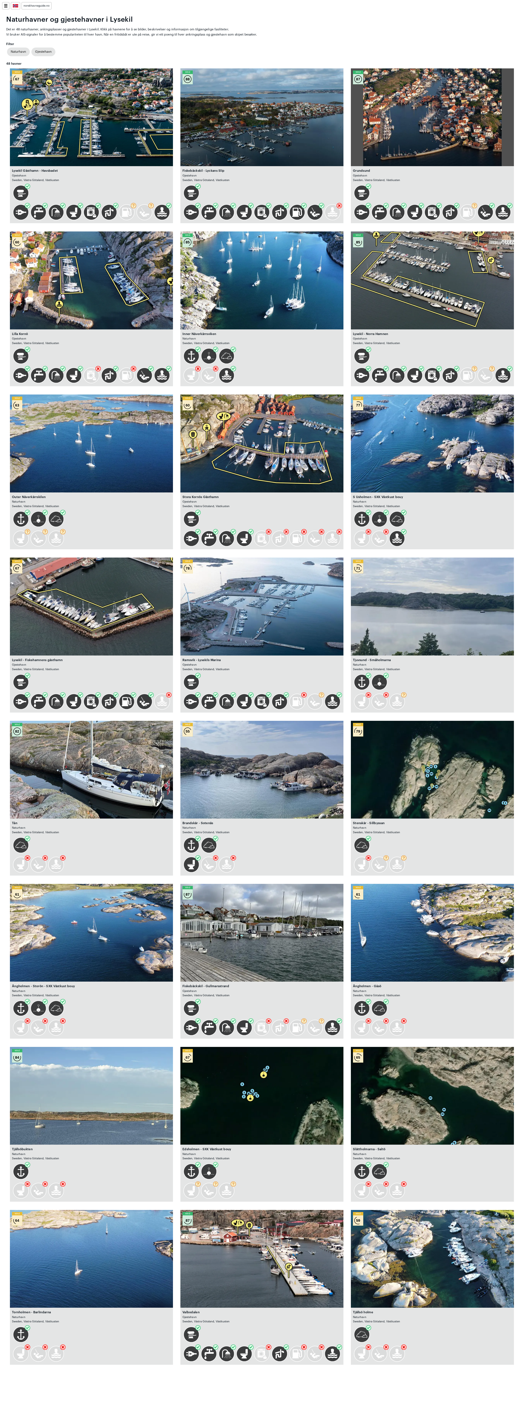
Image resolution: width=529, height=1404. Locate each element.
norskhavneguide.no (37, 6)
